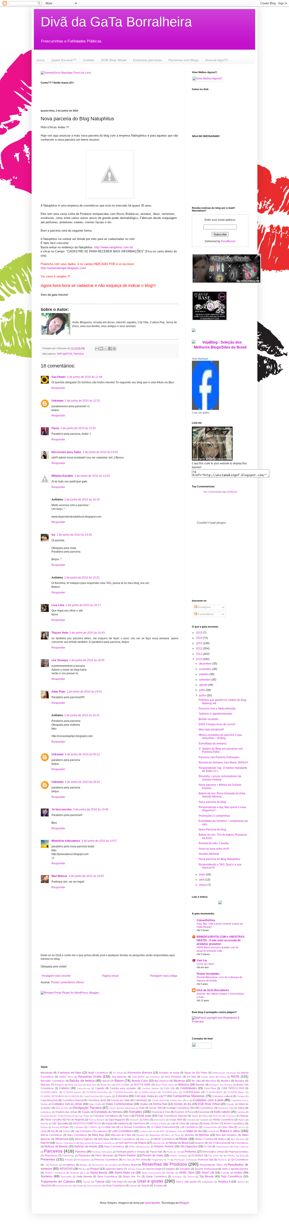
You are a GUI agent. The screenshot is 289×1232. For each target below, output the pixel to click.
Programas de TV (160, 1159)
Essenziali (203, 1112)
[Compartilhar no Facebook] (110, 348)
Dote (141, 1107)
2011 (199, 654)
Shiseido (74, 1173)
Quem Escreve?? (63, 60)
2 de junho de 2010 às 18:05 (87, 660)
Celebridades (188, 1088)
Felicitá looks (143, 1115)
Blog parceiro (75, 1084)
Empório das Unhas (66, 1112)
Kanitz (206, 1123)
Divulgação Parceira (87, 1107)
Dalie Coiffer (95, 1104)
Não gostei (85, 1143)
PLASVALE (197, 1155)
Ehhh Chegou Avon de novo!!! (217, 724)
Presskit (69, 1159)
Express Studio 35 (50, 1116)
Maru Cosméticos (77, 1135)
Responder (58, 388)
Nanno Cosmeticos (65, 1143)
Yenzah (145, 1185)
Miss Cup (144, 1139)
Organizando (223, 1146)
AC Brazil (118, 1073)
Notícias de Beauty (56, 1146)
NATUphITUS (64, 353)
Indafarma (122, 1123)
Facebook (69, 1116)
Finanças (231, 1116)
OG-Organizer (189, 1146)
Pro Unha (141, 1159)
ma (154, 1131)
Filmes (205, 1116)
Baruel (106, 1080)
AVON (235, 1076)
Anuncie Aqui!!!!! (216, 60)
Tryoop (86, 1182)
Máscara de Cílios (121, 1135)
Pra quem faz (215, 1155)
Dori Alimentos (127, 1108)
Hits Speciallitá (60, 1123)
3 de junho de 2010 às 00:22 (82, 754)
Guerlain (191, 1119)
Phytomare (84, 1155)
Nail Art (45, 1142)
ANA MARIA (138, 1077)
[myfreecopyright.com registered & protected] (220, 1021)
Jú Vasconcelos (61, 809)
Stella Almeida (84, 1176)
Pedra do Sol (174, 1152)
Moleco (222, 1139)
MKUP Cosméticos (164, 1139)
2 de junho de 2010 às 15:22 (82, 577)
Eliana (241, 1107)
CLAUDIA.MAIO (214, 1092)
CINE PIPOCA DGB (232, 1088)
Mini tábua (103, 1139)
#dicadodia (46, 1072)
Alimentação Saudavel (224, 1073)
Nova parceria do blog (212, 802)
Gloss (146, 1119)
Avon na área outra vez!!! (214, 848)
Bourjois (200, 1084)
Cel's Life (169, 1088)
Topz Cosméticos (231, 1176)
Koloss (44, 1127)
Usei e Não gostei (186, 1181)
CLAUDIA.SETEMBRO (52, 1096)
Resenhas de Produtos (164, 1164)
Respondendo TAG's (211, 1164)
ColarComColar (91, 1096)
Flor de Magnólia (75, 1119)
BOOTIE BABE (142, 1084)
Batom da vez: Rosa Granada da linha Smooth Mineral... (222, 795)
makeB (211, 1131)
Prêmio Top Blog (236, 1155)
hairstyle (204, 1119)
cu (187, 1100)
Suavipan (177, 1176)
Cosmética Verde (96, 1100)
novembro (205, 669)
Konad (55, 1127)
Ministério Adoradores (65, 840)
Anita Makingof (200, 358)
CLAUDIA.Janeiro (148, 1092)
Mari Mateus (59, 876)
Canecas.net (83, 1088)
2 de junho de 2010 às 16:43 (87, 632)
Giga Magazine (117, 1119)
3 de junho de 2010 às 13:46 (90, 809)
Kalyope (194, 1123)
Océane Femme (164, 1146)
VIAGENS (46, 1185)
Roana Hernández (208, 973)
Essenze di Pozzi (184, 1112)
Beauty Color (140, 1080)
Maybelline (155, 1135)
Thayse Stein (59, 632)
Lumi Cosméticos (122, 1131)
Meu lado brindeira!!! (211, 729)
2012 (199, 648)
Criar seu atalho (200, 412)
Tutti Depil (116, 1181)
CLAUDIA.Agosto (72, 1092)
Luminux (144, 1131)
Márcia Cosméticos (51, 1135)
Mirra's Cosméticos (124, 1139)
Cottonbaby (140, 1100)
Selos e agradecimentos (235, 1168)
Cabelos (64, 1088)
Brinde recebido (208, 719)
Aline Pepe (58, 691)
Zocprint (158, 1185)
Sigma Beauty (98, 1172)
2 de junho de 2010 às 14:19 (82, 499)
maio (202, 874)
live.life (54, 1131)
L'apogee (79, 1127)
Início (41, 60)
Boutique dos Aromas (220, 1084)
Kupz (66, 1127)
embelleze (46, 1112)
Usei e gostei (150, 1181)
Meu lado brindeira (226, 1135)
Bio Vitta (196, 1080)
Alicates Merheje (209, 853)
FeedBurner (228, 241)
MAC (162, 1131)
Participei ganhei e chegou (130, 1151)
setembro (205, 679)
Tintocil (190, 1176)
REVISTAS (66, 1168)
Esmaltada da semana (212, 743)
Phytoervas (68, 1155)
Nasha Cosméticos (104, 1143)
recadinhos (69, 1164)
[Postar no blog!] (101, 348)
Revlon (82, 1169)
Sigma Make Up (124, 1172)
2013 (199, 643)
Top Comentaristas (213, 491)
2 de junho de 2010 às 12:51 (82, 400)
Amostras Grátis (90, 1076)
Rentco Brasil (129, 1164)
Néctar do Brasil (179, 1142)
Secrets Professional (206, 1168)
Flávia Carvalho (53, 1119)
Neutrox (199, 1142)
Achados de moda (169, 1072)
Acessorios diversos (139, 1072)
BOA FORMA (123, 1084)
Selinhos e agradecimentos (215, 713)
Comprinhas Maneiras (189, 1096)
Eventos (240, 1112)
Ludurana (101, 1131)
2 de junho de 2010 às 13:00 (100, 452)
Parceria (80, 1151)
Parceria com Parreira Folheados (219, 757)
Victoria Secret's (64, 1185)
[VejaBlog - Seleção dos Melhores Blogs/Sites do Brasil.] (220, 344)
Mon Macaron (238, 1139)
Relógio (84, 1165)
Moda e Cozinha (204, 1139)
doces (113, 1108)
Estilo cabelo (222, 1111)
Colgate (107, 1096)
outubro (204, 674)
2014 (199, 637)
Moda (183, 1139)
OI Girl (207, 1146)
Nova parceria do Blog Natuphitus (219, 859)
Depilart (144, 1104)
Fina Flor (217, 1116)
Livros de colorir (205, 963)
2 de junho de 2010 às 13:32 (92, 475)
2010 (199, 659)
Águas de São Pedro (195, 1072)
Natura (142, 1142)
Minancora (61, 1139)
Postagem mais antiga (163, 975)
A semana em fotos (69, 1072)
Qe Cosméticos (240, 1159)
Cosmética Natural (73, 1100)
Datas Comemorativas (119, 1104)
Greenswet (159, 1119)
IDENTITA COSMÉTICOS (87, 1123)
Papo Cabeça (241, 1146)
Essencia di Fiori (161, 1112)
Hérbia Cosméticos (223, 1119)
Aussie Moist (207, 1077)
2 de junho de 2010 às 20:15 (82, 715)
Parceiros (78, 353)
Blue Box (91, 1084)
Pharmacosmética (238, 1151)
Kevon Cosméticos (234, 1123)
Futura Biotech (96, 1119)
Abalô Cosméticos (98, 1072)
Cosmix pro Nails (120, 1100)
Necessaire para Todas (66, 452)
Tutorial (99, 1181)
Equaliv (86, 1112)
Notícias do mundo (86, 1146)
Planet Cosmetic (178, 1155)
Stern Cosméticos (107, 1176)
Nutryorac (145, 1146)
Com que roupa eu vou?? (150, 1096)
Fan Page (84, 1116)
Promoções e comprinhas (214, 815)
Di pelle (230, 1104)
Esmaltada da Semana (108, 1111)
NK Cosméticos (239, 1142)
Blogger (184, 1202)
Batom (119, 1080)
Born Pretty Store (165, 1084)
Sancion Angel (153, 1168)
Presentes (48, 1159)
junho (203, 695)
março (203, 884)
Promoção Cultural (184, 1159)
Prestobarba (83, 1159)
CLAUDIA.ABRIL (49, 1092)
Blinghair (59, 1084)
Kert (216, 1123)
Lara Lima (57, 605)
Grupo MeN (175, 1119)
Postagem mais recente (56, 975)
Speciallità (66, 1176)
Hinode (44, 1123)
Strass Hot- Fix (131, 1176)
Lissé (44, 1131)
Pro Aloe (127, 1159)
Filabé (195, 1116)
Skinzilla (170, 1173)
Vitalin (80, 1185)
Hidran (241, 1119)
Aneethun (155, 1077)
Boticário (183, 1084)
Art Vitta (191, 1076)
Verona (241, 1182)
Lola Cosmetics (83, 1131)
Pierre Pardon (127, 1155)
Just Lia (202, 960)
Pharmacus (51, 1155)
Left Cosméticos (189, 1127)
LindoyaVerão (210, 1127)
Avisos (222, 1077)
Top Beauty (206, 1176)
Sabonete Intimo (114, 1168)
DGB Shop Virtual (113, 60)
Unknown (57, 400)
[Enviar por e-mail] (97, 348)
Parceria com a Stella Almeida (217, 708)
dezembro (205, 663)
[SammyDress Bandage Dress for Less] (66, 72)
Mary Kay (98, 1135)
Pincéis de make (152, 1155)
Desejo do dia (182, 1104)
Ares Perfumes (173, 1076)
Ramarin (54, 1165)
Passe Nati (156, 1151)
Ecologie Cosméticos (178, 1107)
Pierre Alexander (104, 1155)
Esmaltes (135, 1111)
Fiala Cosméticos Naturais (172, 1115)
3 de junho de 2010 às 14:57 (99, 840)
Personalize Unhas (213, 1151)
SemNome (231, 491)
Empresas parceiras (147, 60)
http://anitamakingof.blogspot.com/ (63, 268)
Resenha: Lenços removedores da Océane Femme (220, 778)
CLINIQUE (73, 1096)
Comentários (205, 614)
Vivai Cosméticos (115, 1185)
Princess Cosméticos (106, 1159)
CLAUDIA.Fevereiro (123, 1092)
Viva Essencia (94, 1185)
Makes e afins (230, 1131)
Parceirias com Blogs (183, 60)
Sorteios (46, 1176)
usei (130, 1181)
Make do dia (194, 1131)
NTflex (132, 1146)
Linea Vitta (227, 1127)
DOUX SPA (155, 1107)
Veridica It (224, 1181)
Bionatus (239, 1080)
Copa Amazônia (49, 1100)
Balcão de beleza (82, 1080)
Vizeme (133, 1185)
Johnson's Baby (158, 1123)
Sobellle (225, 1173)
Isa (53, 534)
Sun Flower (58, 377)
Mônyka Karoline (62, 475)
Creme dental (159, 1100)
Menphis (189, 1135)
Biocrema (210, 1080)
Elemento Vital (226, 1108)
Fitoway (244, 1115)
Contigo (241, 1096)
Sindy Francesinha (151, 1173)
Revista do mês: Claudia (214, 843)
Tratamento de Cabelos (58, 1181)
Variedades (207, 1182)
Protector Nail (205, 1159)
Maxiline (140, 1135)
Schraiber (184, 1168)
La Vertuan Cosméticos (133, 1127)
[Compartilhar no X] (105, 348)
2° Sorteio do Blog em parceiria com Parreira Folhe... (221, 750)
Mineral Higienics (84, 1139)
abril (202, 879)
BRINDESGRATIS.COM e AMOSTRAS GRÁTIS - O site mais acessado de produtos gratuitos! (221, 940)
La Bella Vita (108, 1127)
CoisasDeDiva (206, 920)
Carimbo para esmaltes (123, 1088)
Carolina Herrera (150, 1088)
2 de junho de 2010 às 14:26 (74, 534)
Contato (88, 60)
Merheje (204, 1135)
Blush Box (106, 1084)
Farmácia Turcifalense (105, 1115)
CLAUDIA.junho (191, 1092)
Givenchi (134, 1119)
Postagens (204, 607)
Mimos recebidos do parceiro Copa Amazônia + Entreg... (220, 736)
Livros (66, 1131)
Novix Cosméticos (114, 1146)
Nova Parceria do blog (212, 829)
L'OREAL (93, 1127)
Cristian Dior (176, 1100)
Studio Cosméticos (156, 1176)
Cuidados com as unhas (67, 1104)
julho (202, 690)
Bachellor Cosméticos (53, 1080)
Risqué (94, 1168)
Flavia (55, 428)
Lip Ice (241, 1127)
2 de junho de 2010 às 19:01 (84, 691)
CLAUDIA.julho (170, 1092)
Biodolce (225, 1080)
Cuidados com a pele (208, 1100)
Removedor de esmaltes (105, 1165)
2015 (199, 632)
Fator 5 (127, 1115)
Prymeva (222, 1159)
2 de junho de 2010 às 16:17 (83, 605)
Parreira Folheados (102, 1152)
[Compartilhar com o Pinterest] (114, 348)
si (84, 1173)
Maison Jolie (175, 1131)
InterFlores (139, 1123)
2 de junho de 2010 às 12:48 (84, 377)
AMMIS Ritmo (66, 1077)
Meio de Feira (172, 1135)
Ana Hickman (119, 1076)
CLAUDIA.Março (236, 1092)
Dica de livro (62, 1108)
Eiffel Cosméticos (204, 1107)
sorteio (238, 1172)
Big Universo (161, 1080)
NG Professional (218, 1142)
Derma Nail (160, 1104)
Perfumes (190, 1151)
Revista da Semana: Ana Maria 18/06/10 (223, 762)
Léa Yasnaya (59, 660)
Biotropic (45, 1084)
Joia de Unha (178, 1123)
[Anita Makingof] (205, 409)
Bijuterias (179, 1080)
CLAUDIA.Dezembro (97, 1092)
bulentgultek (152, 1202)
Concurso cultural (222, 1096)
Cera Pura (210, 1088)
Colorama (122, 1096)
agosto (203, 684)
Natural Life (159, 1143)
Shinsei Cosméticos (55, 1173)
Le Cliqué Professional (163, 1127)
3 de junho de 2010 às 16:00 (86, 876)
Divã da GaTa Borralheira (116, 21)
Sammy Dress (135, 1169)
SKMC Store (186, 1172)
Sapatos (170, 1168)
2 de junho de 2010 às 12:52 (78, 428)
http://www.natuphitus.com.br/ (113, 247)
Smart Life (207, 1172)
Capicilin (99, 1088)
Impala (109, 1123)
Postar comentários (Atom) (67, 982)
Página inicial (110, 975)
